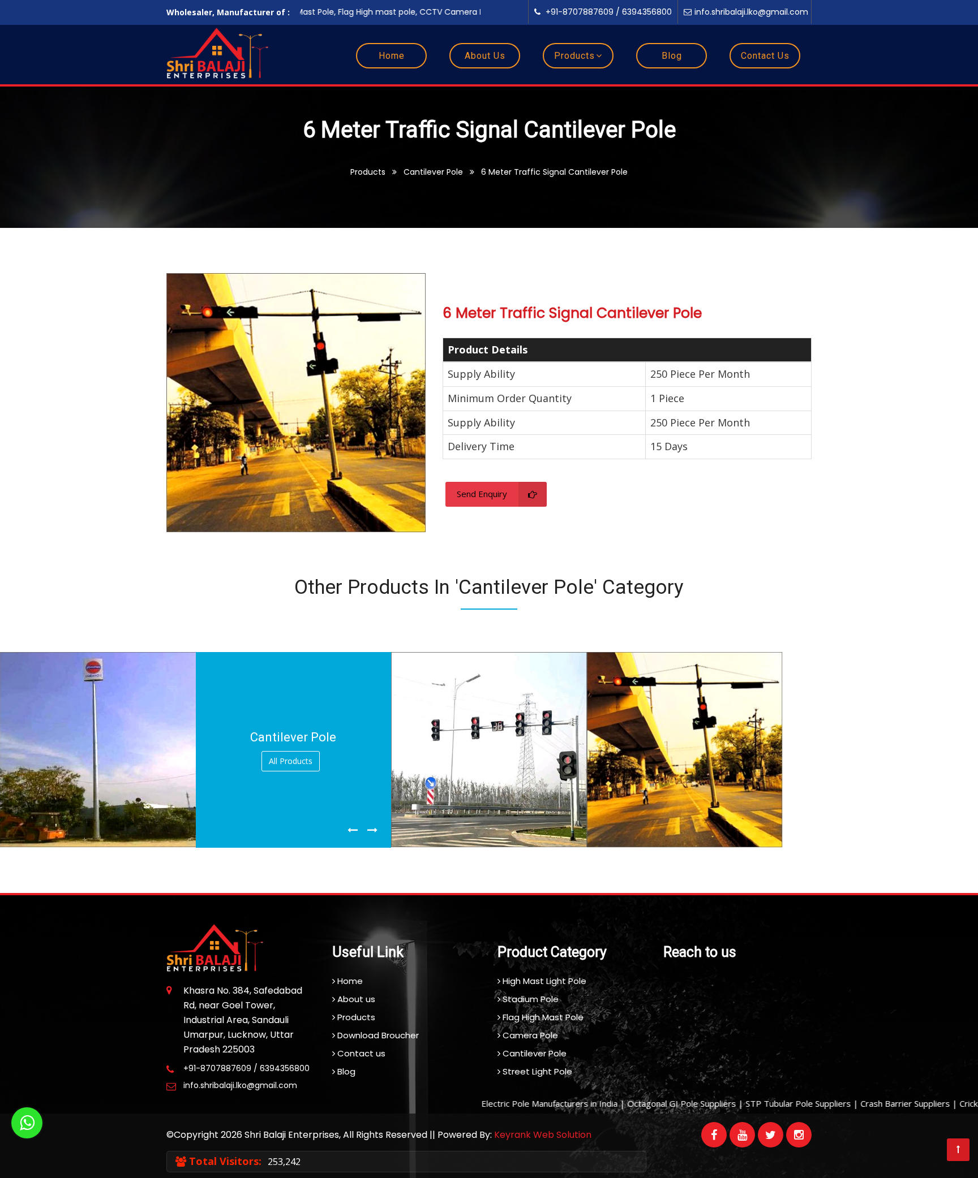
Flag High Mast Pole (542, 1017)
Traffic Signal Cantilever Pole (468, 838)
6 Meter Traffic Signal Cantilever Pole (681, 838)
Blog (672, 55)
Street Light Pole (536, 1071)
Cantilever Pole (533, 1053)
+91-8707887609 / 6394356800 (607, 12)
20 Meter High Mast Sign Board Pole (91, 838)
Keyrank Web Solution (542, 1134)
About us (355, 999)
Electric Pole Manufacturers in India (516, 1103)
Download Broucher (377, 1035)
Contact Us (765, 55)
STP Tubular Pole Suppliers (765, 1103)
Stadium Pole (529, 999)
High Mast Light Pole (543, 981)
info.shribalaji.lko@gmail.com (751, 12)
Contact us (360, 1053)
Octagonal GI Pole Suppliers (648, 1103)
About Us (485, 55)
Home (392, 55)
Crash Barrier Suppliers (872, 1103)
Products (574, 55)
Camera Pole (529, 1035)
